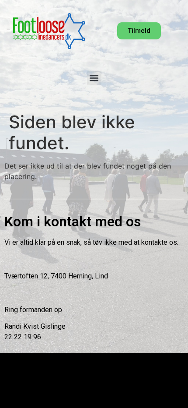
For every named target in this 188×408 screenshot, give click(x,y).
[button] (94, 78)
